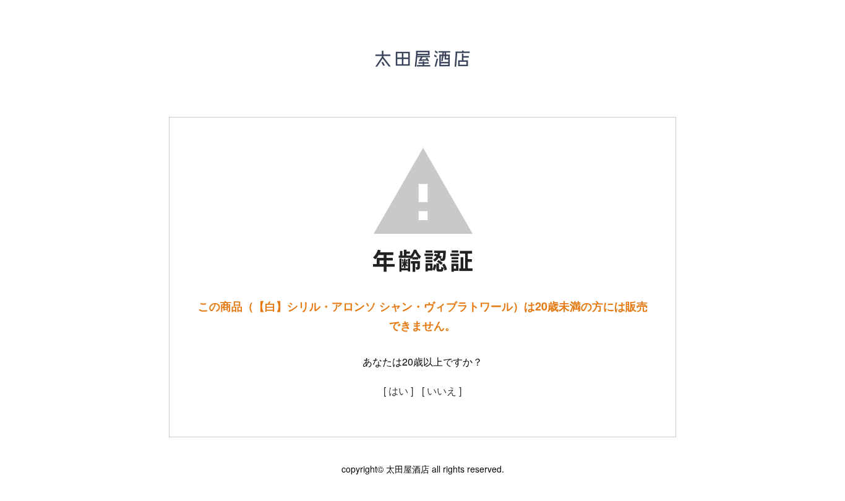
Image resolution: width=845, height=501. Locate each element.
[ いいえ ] (441, 390)
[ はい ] (398, 390)
